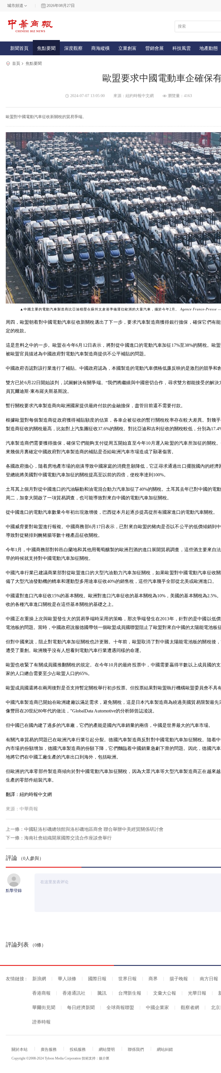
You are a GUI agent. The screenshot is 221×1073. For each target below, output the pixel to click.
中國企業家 (157, 1007)
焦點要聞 (46, 48)
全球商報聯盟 (120, 1007)
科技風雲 (181, 48)
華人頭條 (67, 978)
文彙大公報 (164, 993)
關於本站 (20, 1049)
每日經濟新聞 (81, 1007)
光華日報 (197, 993)
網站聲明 (107, 1049)
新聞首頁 (19, 48)
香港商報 (41, 993)
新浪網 (39, 978)
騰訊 (101, 993)
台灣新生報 (129, 993)
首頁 (16, 63)
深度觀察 (73, 48)
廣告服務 (49, 1049)
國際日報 (97, 978)
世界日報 (127, 978)
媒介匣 (104, 1058)
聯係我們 (136, 1049)
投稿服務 (78, 1049)
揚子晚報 (178, 978)
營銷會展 (154, 48)
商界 (153, 978)
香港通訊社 (73, 993)
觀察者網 (190, 1007)
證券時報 (41, 1021)
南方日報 (209, 978)
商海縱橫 (100, 48)
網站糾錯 (165, 1049)
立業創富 (127, 48)
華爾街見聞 (43, 1007)
